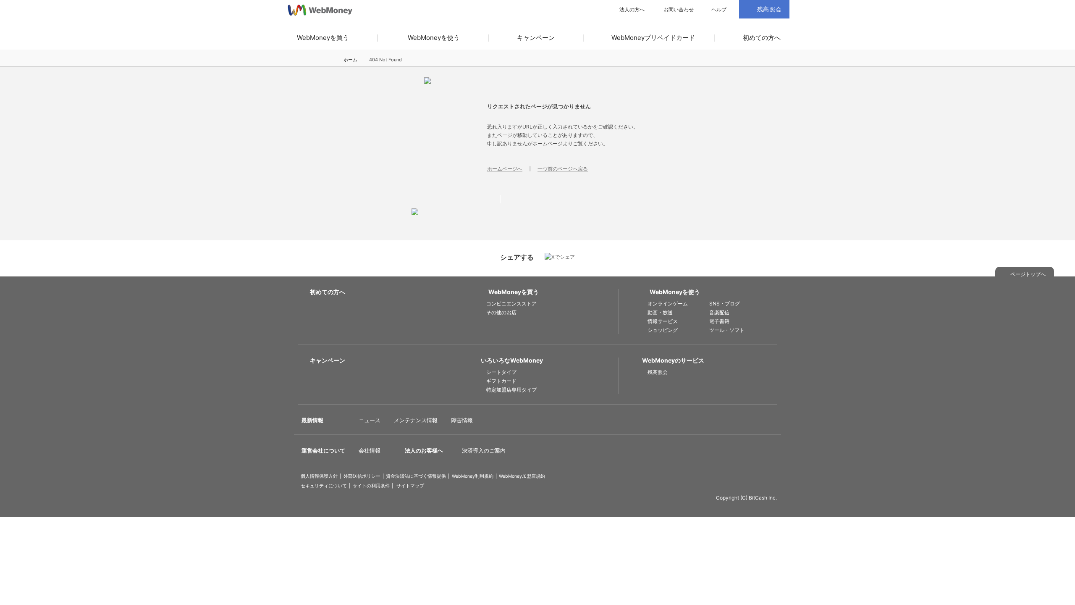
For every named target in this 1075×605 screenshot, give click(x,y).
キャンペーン (536, 38)
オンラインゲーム (668, 303)
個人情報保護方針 (319, 476)
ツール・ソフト (727, 330)
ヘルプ (718, 9)
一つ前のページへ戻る (563, 169)
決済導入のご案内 (484, 450)
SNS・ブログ (724, 303)
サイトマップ (410, 486)
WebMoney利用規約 (472, 476)
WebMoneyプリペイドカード (653, 38)
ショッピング (663, 330)
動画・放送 (660, 312)
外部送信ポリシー (361, 476)
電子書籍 (719, 321)
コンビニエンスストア (511, 303)
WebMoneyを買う (323, 38)
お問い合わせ (678, 9)
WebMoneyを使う (434, 38)
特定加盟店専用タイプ (511, 390)
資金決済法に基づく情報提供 (416, 476)
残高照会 (658, 372)
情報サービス (663, 321)
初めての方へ (762, 38)
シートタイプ (501, 372)
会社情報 (369, 450)
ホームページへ (504, 169)
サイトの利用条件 (371, 486)
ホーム (350, 60)
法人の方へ (632, 9)
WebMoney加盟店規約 (522, 476)
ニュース (369, 420)
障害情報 (462, 420)
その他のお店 (501, 312)
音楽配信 (719, 312)
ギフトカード (501, 381)
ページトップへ (1028, 274)
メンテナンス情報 (416, 420)
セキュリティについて (324, 486)
